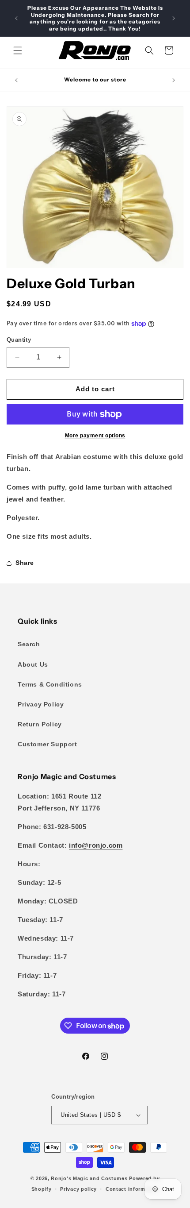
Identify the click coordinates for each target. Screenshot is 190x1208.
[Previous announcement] (16, 18)
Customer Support (47, 744)
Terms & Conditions (50, 684)
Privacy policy (78, 1189)
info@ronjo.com (95, 845)
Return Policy (40, 724)
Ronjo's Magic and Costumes (89, 1178)
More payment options (95, 435)
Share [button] (24, 562)
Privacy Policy (41, 704)
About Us (33, 664)
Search (29, 644)
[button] (17, 50)
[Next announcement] (173, 18)
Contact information (132, 1189)
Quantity (19, 339)
